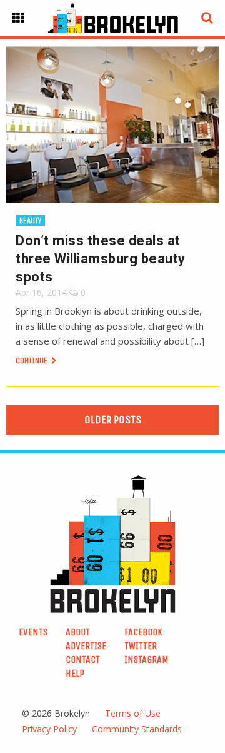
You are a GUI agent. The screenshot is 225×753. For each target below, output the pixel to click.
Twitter (140, 646)
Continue (32, 360)
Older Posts (112, 420)
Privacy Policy (49, 729)
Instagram (146, 659)
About (78, 632)
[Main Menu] (18, 18)
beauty (30, 220)
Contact (83, 659)
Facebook (143, 632)
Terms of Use (133, 713)
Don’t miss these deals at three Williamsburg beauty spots (101, 259)
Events (33, 632)
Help (75, 673)
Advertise (86, 646)
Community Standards (137, 729)
